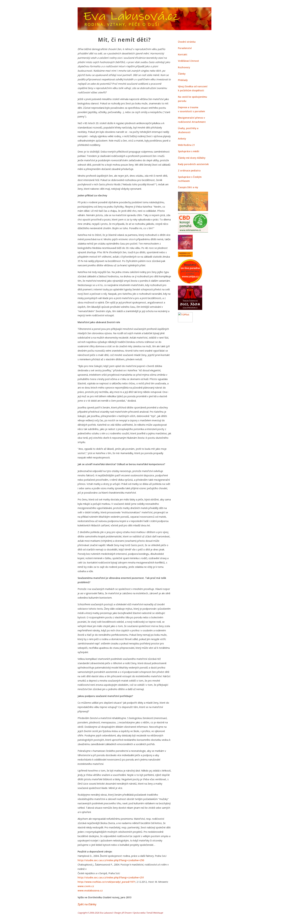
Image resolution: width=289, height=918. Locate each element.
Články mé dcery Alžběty (191, 157)
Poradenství (185, 48)
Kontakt (182, 54)
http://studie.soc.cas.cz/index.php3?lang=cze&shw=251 (111, 877)
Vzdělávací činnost (188, 60)
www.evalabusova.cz (90, 890)
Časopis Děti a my (188, 187)
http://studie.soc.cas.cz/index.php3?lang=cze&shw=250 (111, 860)
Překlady (183, 80)
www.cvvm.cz (86, 886)
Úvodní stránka (187, 41)
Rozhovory (184, 67)
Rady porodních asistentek (193, 164)
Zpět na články (87, 904)
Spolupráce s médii (188, 151)
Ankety (182, 138)
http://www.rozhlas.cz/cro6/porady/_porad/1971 (106, 881)
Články (181, 73)
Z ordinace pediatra (189, 170)
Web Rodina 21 (186, 145)
